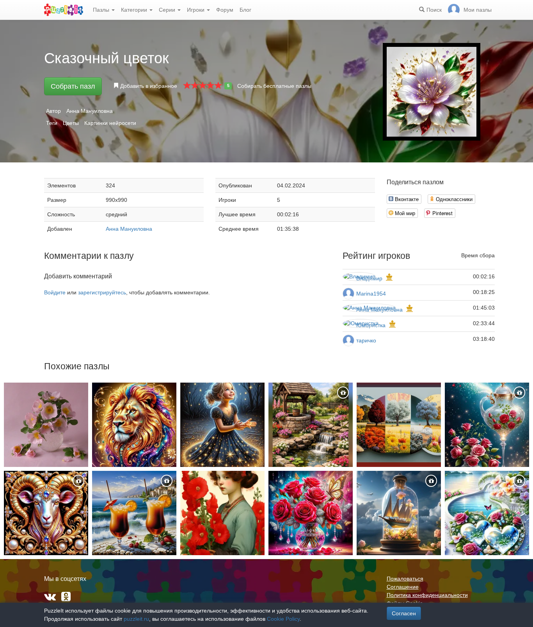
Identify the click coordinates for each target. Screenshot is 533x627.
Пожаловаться (405, 578)
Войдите (55, 292)
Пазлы (102, 10)
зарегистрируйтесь (102, 292)
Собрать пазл (73, 86)
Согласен (404, 613)
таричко (366, 340)
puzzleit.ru (136, 619)
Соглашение (403, 587)
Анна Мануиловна (89, 111)
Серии (168, 10)
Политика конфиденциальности (427, 595)
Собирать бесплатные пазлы (274, 86)
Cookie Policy (283, 619)
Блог (245, 10)
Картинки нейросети (110, 123)
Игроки (196, 10)
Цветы (71, 123)
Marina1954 (371, 293)
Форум (224, 10)
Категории (135, 10)
